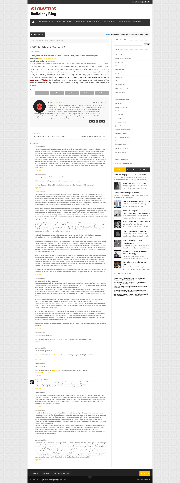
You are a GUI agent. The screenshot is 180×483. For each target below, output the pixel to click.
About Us (39, 2)
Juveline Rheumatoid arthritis (123, 126)
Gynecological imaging (122, 99)
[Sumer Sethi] (90, 121)
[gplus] (145, 2)
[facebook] (133, 2)
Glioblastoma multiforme (122, 81)
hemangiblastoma (120, 152)
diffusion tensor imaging (122, 129)
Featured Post (132, 170)
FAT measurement (120, 66)
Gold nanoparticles (120, 96)
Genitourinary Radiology (130, 21)
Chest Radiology (64, 21)
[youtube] (142, 2)
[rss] (148, 2)
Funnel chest (118, 73)
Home (31, 2)
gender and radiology (121, 148)
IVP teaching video (120, 122)
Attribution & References (61, 473)
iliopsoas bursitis (120, 156)
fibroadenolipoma (120, 144)
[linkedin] (139, 2)
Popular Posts (120, 170)
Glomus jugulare (120, 84)
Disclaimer (46, 473)
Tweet (42, 93)
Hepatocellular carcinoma (122, 111)
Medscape (51, 61)
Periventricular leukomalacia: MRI (135, 231)
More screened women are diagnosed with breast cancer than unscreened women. (59, 303)
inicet (95, 34)
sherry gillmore (39, 379)
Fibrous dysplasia (120, 69)
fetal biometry (119, 141)
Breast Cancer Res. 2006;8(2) (48, 58)
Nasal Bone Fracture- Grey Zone (135, 183)
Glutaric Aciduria (120, 92)
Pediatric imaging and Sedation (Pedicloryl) (130, 175)
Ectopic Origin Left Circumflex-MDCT (136, 221)
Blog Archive (144, 170)
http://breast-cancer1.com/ (43, 341)
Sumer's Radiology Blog (50, 480)
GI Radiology (109, 21)
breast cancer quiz (56, 370)
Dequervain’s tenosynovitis (123, 58)
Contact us (145, 473)
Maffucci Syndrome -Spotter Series (136, 201)
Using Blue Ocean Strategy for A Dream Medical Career (130, 286)
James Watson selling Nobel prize (126, 193)
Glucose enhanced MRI (121, 88)
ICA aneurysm (119, 114)
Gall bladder (118, 77)
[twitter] (136, 2)
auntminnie (142, 34)
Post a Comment (37, 464)
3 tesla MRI (118, 54)
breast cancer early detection (60, 339)
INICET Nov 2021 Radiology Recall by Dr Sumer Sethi (117, 34)
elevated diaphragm (121, 133)
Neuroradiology (46, 21)
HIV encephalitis (119, 103)
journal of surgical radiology (123, 163)
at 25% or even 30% (48, 237)
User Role (35, 473)
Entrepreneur (119, 62)
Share (57, 93)
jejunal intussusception (122, 159)
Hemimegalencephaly (121, 107)
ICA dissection (119, 118)
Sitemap (46, 2)
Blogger (147, 480)
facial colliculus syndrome (122, 137)
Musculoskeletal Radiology (88, 21)
